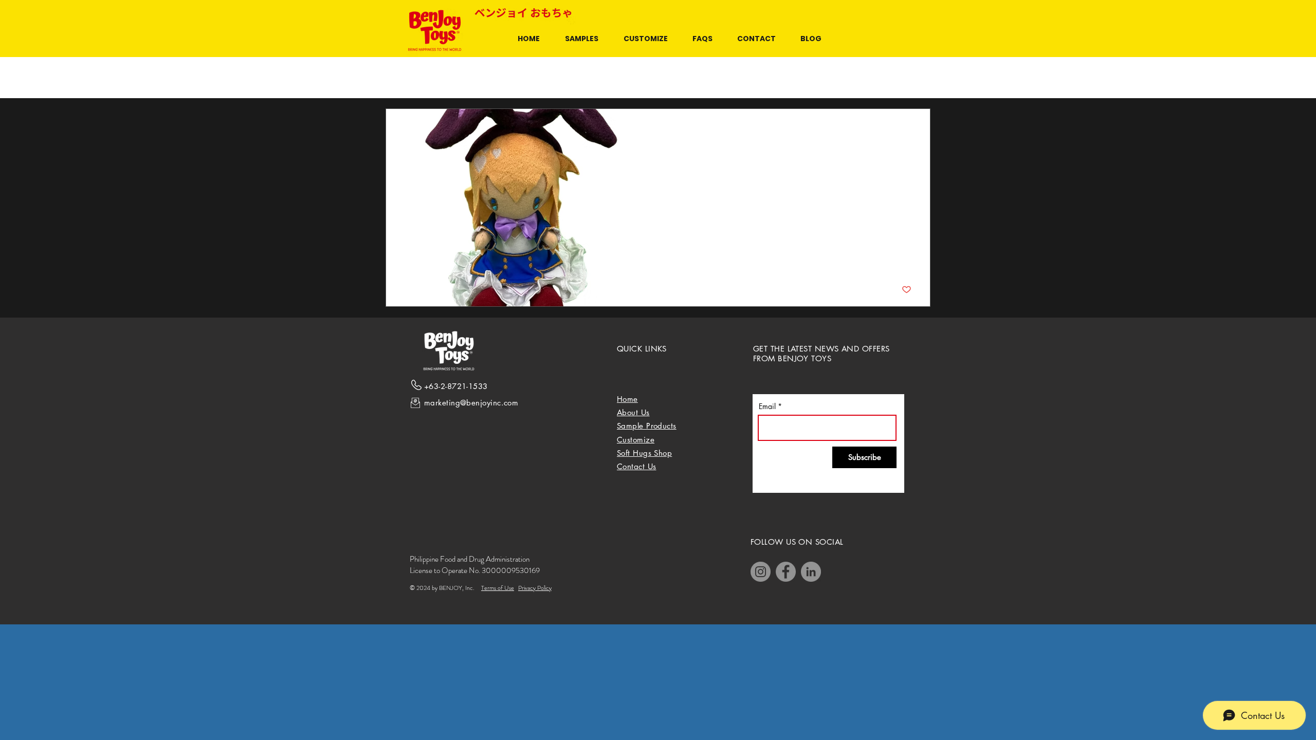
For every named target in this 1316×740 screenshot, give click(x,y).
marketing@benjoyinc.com (471, 403)
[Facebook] (786, 572)
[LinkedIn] (811, 572)
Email (767, 406)
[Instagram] (761, 572)
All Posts (399, 77)
